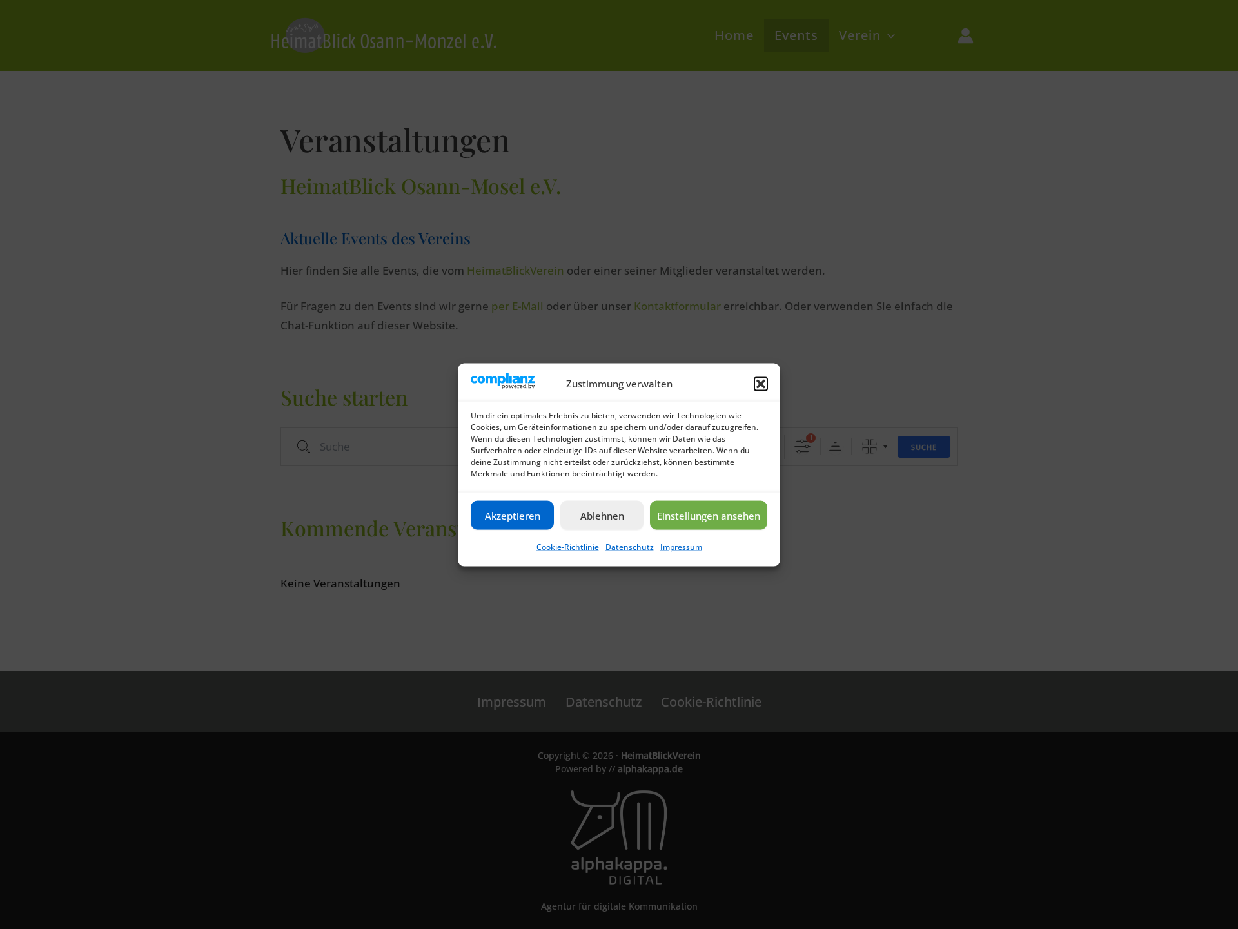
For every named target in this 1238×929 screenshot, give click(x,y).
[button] (760, 383)
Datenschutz (629, 546)
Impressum (681, 546)
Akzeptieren (512, 515)
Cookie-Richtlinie (567, 546)
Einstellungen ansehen (708, 515)
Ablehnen (602, 515)
